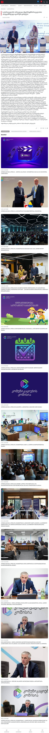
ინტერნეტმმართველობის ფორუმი (19, 131)
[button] (5, 5)
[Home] (2, 2)
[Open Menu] (47, 2)
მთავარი (3, 9)
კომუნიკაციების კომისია (35, 131)
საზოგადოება (10, 9)
